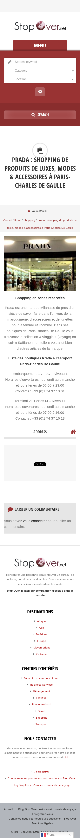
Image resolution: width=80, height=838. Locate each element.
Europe (41, 640)
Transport (41, 724)
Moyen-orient (41, 647)
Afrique (41, 621)
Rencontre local (41, 704)
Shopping (29, 220)
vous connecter (35, 521)
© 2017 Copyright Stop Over (28, 831)
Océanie (41, 654)
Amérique (41, 634)
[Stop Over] (40, 26)
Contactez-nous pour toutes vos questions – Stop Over (41, 778)
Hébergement (41, 691)
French (51, 834)
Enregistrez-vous (42, 813)
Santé (41, 711)
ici (66, 757)
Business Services (41, 684)
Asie (41, 627)
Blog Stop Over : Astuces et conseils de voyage (41, 785)
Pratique (41, 697)
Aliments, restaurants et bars (41, 678)
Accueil (7, 220)
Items (17, 220)
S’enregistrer (41, 771)
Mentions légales (42, 823)
